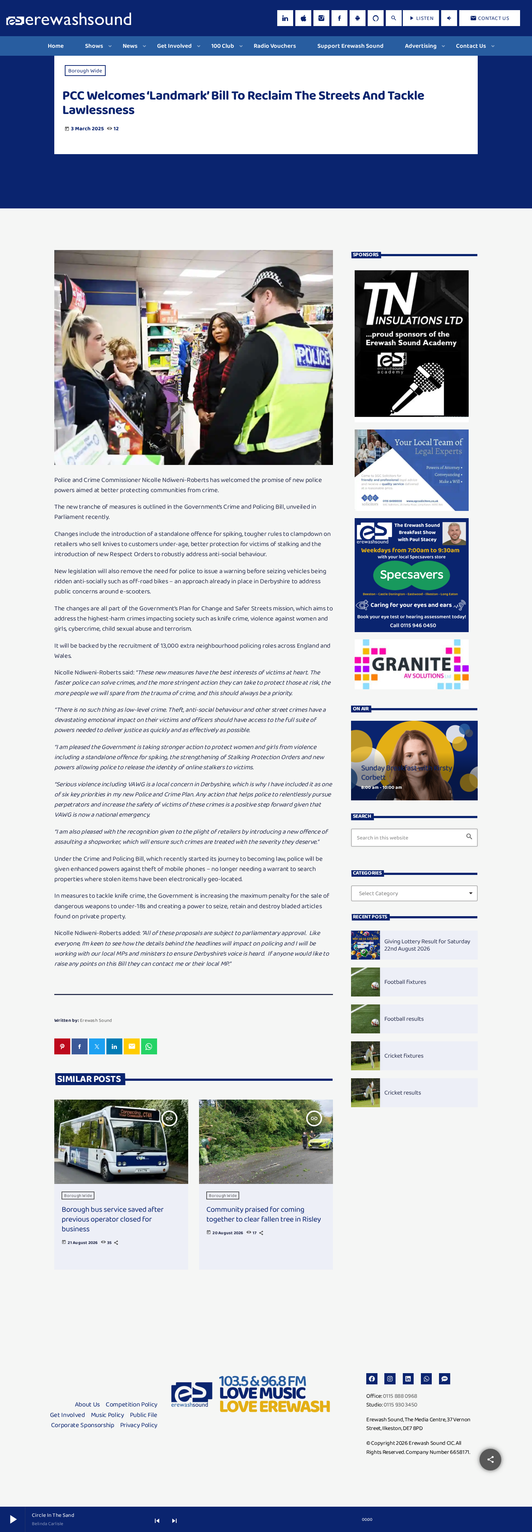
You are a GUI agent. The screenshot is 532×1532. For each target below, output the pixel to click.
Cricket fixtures (403, 1055)
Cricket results (402, 1092)
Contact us (489, 18)
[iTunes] (303, 18)
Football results (404, 1018)
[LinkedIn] (285, 18)
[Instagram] (321, 18)
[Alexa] (376, 18)
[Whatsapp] (426, 1378)
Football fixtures (405, 981)
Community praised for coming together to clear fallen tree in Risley (263, 1214)
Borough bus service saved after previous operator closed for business (113, 1219)
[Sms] (444, 1378)
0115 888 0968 (400, 1396)
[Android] (358, 18)
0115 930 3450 (400, 1404)
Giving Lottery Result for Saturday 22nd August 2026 (427, 945)
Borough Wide (85, 71)
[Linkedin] (408, 1378)
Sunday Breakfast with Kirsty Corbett (406, 772)
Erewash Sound (96, 1020)
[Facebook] (339, 18)
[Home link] (68, 18)
